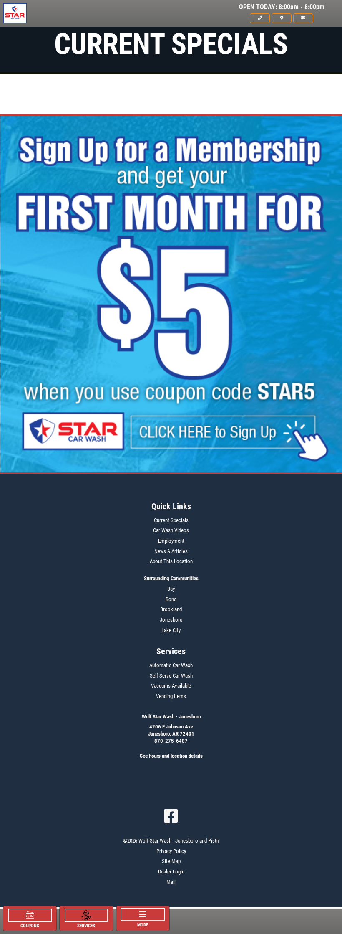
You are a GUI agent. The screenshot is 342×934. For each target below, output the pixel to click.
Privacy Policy (171, 851)
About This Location (171, 561)
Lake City (171, 630)
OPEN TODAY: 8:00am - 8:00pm (281, 7)
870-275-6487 (171, 741)
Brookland (171, 609)
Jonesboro (171, 620)
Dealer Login (171, 871)
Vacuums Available (171, 686)
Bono (171, 599)
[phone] (260, 18)
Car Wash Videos (171, 530)
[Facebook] (171, 816)
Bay (171, 589)
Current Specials (171, 520)
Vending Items (171, 696)
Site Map (171, 861)
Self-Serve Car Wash (171, 676)
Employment (171, 541)
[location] (282, 18)
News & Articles (171, 551)
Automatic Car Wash (171, 665)
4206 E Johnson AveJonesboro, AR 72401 (171, 730)
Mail (171, 882)
